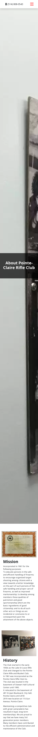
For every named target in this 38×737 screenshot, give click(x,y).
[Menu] (31, 4)
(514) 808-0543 (15, 4)
